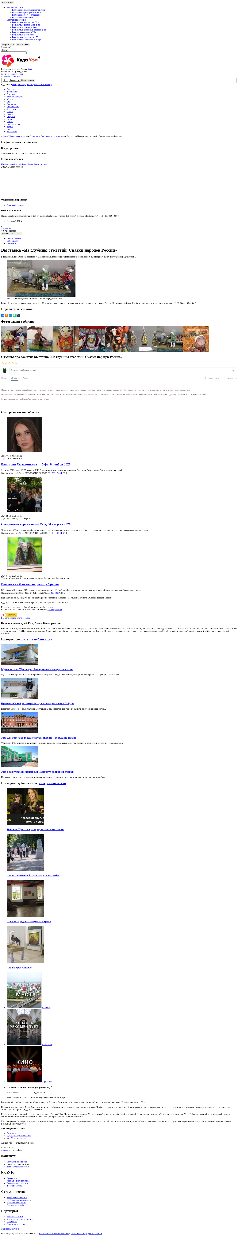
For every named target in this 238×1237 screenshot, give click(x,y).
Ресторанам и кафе (15, 1205)
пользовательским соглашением (54, 1233)
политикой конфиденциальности (86, 1233)
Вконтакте (11, 1133)
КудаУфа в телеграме (16, 1138)
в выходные (32, 84)
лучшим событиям (11, 76)
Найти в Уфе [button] (7, 3)
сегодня (16, 84)
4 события (47, 1044)
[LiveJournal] (18, 315)
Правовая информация (17, 1183)
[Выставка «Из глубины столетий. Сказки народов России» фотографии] (14, 351)
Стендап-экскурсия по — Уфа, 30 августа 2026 (36, 524)
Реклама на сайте (15, 1216)
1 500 (56, 473)
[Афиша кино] (24, 1082)
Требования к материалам (19, 1200)
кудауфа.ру (6, 1150)
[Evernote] (14, 315)
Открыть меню (8, 45)
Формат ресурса (14, 1186)
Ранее (25, 377)
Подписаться (39, 1092)
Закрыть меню (23, 45)
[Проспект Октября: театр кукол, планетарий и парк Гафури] (19, 698)
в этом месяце (45, 84)
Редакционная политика (18, 1181)
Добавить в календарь (11, 234)
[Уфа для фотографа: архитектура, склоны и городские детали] (19, 732)
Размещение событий (17, 1197)
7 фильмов (47, 1082)
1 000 (56, 533)
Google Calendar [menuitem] (14, 238)
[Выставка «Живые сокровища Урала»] (119, 554)
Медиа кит (12, 1221)
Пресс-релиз (12, 1178)
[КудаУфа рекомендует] (24, 1044)
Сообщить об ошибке (17, 1162)
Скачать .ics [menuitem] (12, 243)
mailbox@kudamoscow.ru (18, 1167)
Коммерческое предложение (20, 1219)
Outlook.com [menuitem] (12, 241)
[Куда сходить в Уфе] (31, 66)
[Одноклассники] (6, 315)
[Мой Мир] (10, 315)
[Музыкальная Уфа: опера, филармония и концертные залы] (19, 664)
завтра (23, 84)
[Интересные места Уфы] (24, 1007)
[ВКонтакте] (2, 315)
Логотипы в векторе (16, 1224)
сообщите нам (55, 609)
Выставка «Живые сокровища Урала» (30, 584)
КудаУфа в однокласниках (19, 1135)
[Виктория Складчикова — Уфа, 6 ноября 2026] (119, 435)
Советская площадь (16, 205)
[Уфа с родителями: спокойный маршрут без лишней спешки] (19, 766)
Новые (4, 377)
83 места (46, 1007)
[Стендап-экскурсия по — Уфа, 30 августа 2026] (119, 495)
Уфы (30, 69)
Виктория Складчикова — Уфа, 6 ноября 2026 (36, 464)
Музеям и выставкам (16, 1202)
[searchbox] (119, 50)
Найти (4, 50)
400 (55, 593)
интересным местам (13, 74)
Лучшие (14, 377)
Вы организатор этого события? (16, 618)
